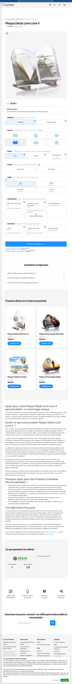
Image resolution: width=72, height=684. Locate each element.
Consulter (14, 343)
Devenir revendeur (26, 655)
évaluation (13, 26)
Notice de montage (43, 656)
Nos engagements (60, 654)
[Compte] (59, 4)
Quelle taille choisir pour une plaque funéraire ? (23, 283)
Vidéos (39, 651)
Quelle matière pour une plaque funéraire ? (21, 273)
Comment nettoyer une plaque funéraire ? (21, 278)
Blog (55, 644)
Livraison (57, 651)
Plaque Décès (49, 534)
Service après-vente (43, 653)
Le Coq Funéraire (59, 642)
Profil (38, 642)
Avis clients (57, 656)
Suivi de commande (43, 644)
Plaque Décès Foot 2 (51, 532)
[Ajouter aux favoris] (7, 33)
